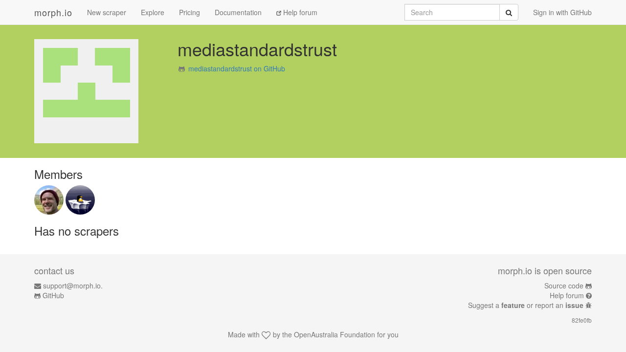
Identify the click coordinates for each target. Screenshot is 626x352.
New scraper (106, 12)
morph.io (53, 12)
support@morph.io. (73, 285)
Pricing (189, 12)
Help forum (299, 12)
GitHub (53, 295)
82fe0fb (582, 320)
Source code (563, 285)
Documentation (238, 12)
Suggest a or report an (525, 305)
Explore (152, 12)
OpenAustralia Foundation (334, 334)
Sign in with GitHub (562, 12)
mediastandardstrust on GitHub (236, 68)
